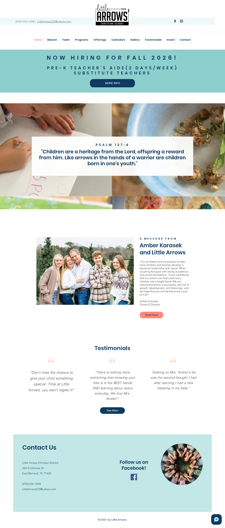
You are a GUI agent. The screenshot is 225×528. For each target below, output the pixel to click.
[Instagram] (181, 21)
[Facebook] (175, 21)
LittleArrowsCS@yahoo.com (39, 489)
